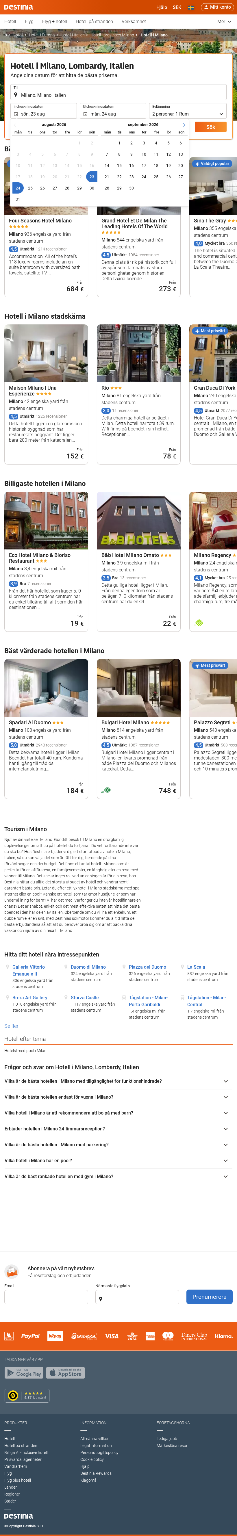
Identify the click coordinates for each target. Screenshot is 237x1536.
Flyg (29, 21)
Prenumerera (209, 1296)
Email (9, 1286)
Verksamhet (134, 21)
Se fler (11, 1026)
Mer (221, 21)
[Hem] (5, 35)
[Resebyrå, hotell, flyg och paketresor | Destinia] (18, 7)
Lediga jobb (167, 1438)
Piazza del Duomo (147, 967)
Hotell (10, 21)
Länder (10, 1487)
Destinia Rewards (96, 1473)
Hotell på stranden (94, 21)
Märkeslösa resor (172, 1445)
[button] (177, 7)
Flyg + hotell (54, 21)
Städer (10, 1501)
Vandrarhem (15, 1466)
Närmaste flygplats (112, 1286)
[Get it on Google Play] (25, 1374)
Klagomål (88, 1480)
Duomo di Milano (88, 967)
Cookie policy (92, 1459)
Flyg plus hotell (17, 1480)
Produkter (15, 1422)
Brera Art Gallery (29, 997)
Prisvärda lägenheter (23, 1459)
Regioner (12, 1494)
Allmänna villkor (94, 1438)
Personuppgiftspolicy (99, 1452)
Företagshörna (173, 1422)
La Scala (196, 967)
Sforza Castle (85, 997)
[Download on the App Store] (67, 1374)
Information (93, 1422)
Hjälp (85, 1466)
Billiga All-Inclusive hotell (26, 1452)
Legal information (96, 1445)
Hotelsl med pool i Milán (25, 1050)
